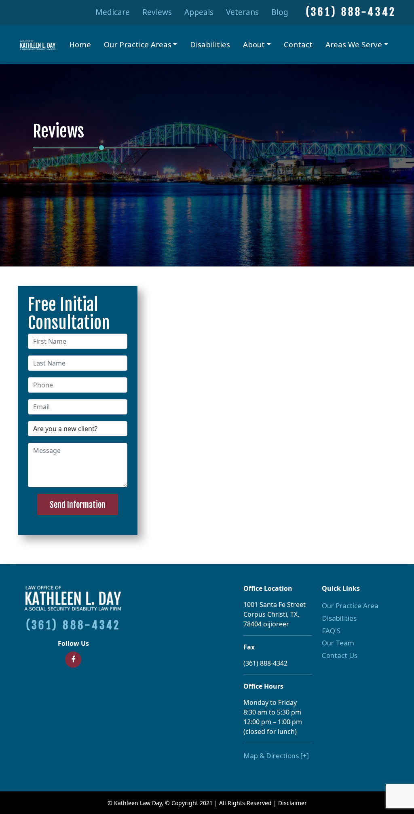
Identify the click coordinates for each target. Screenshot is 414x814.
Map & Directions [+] (276, 755)
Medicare (112, 12)
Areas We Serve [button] (353, 44)
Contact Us (339, 655)
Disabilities (210, 44)
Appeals (198, 12)
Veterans (242, 12)
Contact (298, 44)
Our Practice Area (350, 605)
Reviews (157, 12)
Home (80, 44)
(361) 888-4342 (351, 12)
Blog (279, 12)
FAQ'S (331, 630)
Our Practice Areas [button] (137, 44)
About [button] (254, 44)
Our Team (338, 642)
